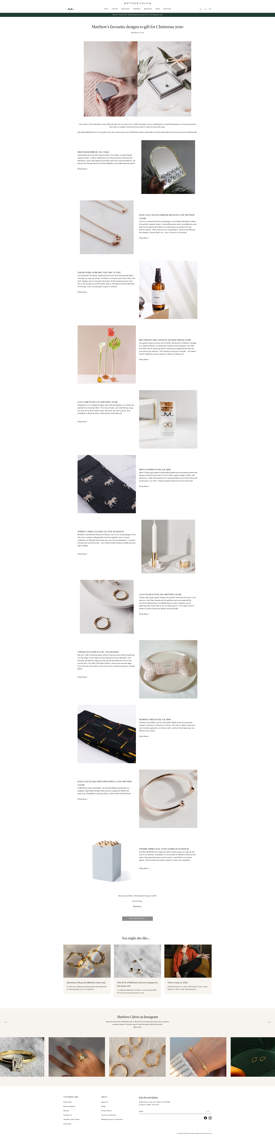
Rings (158, 9)
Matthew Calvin (190, 1133)
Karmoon (209, 1133)
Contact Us (67, 1115)
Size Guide (67, 1102)
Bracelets (148, 9)
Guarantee (67, 1124)
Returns (66, 1111)
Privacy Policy (106, 1111)
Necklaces (125, 9)
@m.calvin (137, 1027)
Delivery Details (69, 1106)
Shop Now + (83, 169)
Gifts (106, 9)
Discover (167, 9)
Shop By (115, 9)
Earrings (136, 9)
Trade (103, 1106)
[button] (66, 14)
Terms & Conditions (108, 1115)
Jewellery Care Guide (71, 1119)
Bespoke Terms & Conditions (112, 1119)
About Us (104, 1102)
